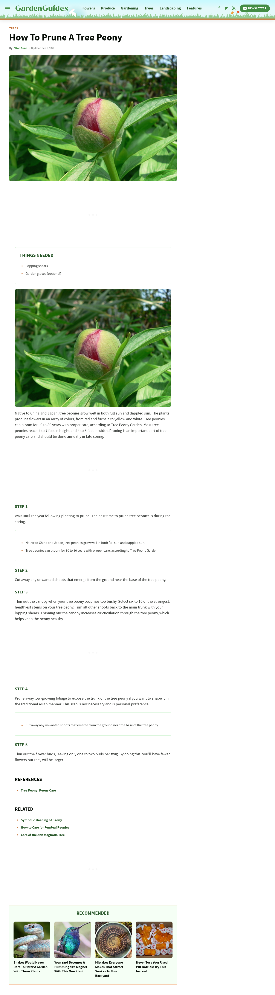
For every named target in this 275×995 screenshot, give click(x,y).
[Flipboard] (226, 8)
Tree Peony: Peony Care (38, 790)
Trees (149, 8)
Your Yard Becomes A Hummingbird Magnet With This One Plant (70, 967)
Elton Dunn (20, 48)
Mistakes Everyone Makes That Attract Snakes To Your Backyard (109, 969)
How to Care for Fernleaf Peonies (45, 827)
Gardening (129, 8)
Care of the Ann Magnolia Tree (43, 835)
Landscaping (170, 8)
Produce (108, 8)
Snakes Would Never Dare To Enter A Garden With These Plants (30, 967)
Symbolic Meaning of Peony (41, 820)
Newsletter (257, 8)
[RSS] (234, 8)
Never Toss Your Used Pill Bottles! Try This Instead (152, 967)
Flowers (88, 8)
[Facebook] (219, 8)
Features (194, 8)
